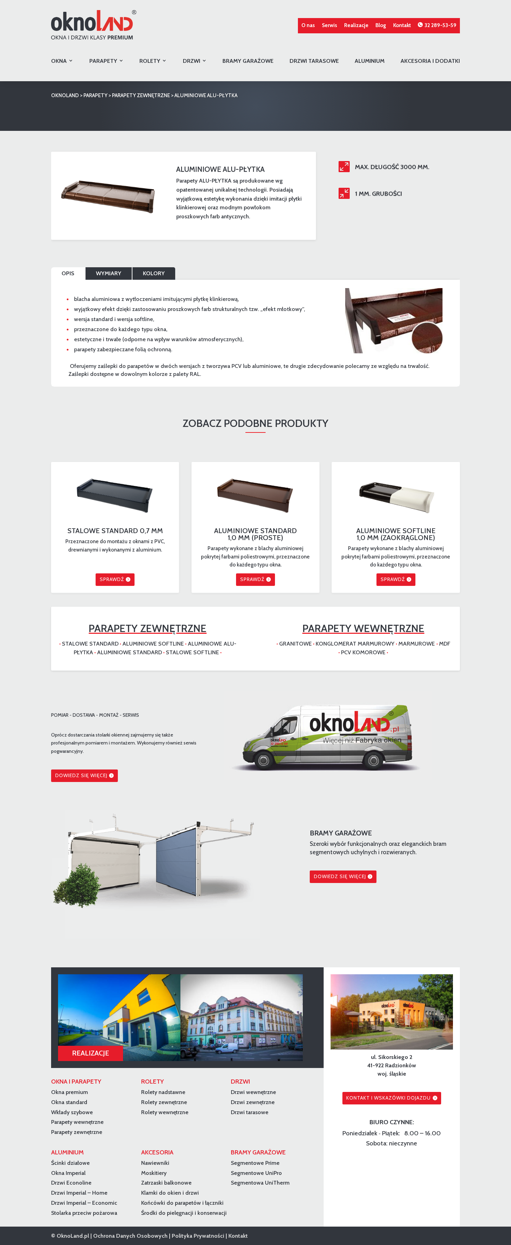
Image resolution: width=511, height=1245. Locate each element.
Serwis (329, 25)
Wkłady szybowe (72, 1112)
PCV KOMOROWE (363, 652)
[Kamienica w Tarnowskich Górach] (241, 1017)
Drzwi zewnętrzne (253, 1102)
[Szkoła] (119, 1017)
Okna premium (69, 1092)
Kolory (154, 273)
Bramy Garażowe (248, 61)
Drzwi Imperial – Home (79, 1192)
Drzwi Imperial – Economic (84, 1203)
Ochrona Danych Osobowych (130, 1236)
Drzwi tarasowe (314, 61)
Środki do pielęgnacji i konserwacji (184, 1213)
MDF (445, 643)
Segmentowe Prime (255, 1163)
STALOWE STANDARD (90, 643)
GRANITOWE (295, 643)
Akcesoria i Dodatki (430, 61)
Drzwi (191, 61)
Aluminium (369, 61)
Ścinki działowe (70, 1163)
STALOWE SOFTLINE (192, 652)
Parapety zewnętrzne (76, 1132)
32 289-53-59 (440, 25)
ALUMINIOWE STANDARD (129, 652)
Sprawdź (112, 579)
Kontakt (402, 25)
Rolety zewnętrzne (164, 1102)
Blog (380, 25)
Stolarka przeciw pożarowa (84, 1213)
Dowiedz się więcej (81, 775)
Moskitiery (154, 1173)
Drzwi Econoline (71, 1182)
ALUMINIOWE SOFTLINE (153, 643)
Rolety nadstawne (163, 1092)
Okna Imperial (68, 1173)
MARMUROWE (417, 643)
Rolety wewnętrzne (164, 1112)
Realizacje (356, 25)
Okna (59, 61)
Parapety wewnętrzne (77, 1122)
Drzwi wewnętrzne (253, 1092)
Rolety (149, 61)
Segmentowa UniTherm (260, 1182)
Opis (68, 273)
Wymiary (108, 273)
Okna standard (69, 1102)
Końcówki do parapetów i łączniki (182, 1203)
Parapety (103, 61)
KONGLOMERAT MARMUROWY (356, 643)
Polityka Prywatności (198, 1236)
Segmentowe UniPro (256, 1173)
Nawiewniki (155, 1163)
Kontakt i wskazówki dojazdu (388, 1098)
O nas (308, 25)
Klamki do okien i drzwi (170, 1192)
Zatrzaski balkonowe (166, 1182)
